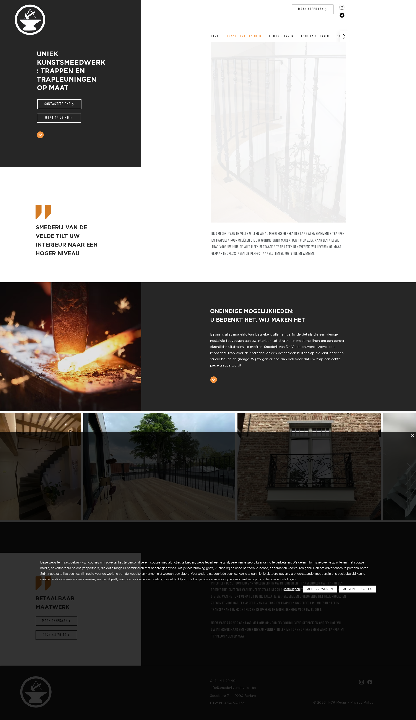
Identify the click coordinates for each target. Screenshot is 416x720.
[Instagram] (342, 7)
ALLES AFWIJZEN (320, 589)
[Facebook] (342, 15)
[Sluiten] (412, 436)
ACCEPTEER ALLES (357, 589)
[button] (278, 132)
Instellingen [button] (292, 589)
